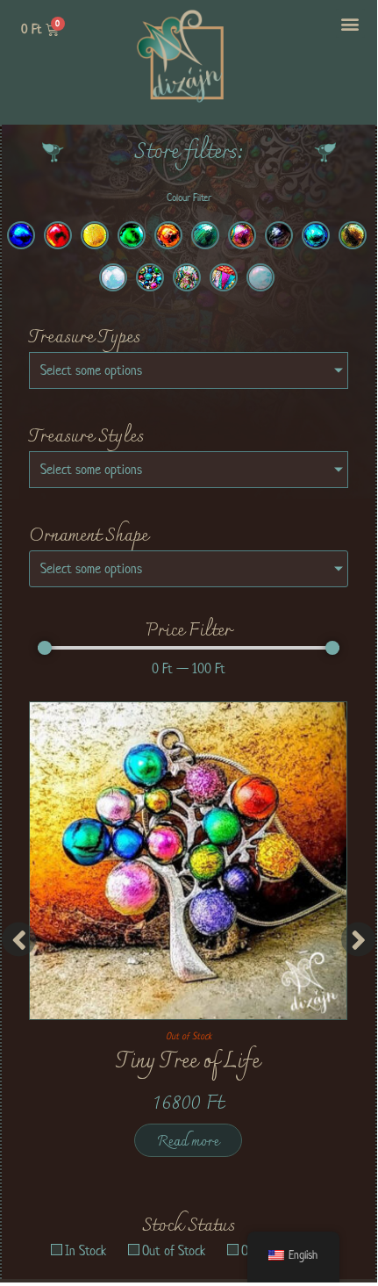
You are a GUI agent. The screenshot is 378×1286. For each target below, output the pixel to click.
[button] (350, 23)
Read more (188, 1142)
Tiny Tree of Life (188, 1062)
